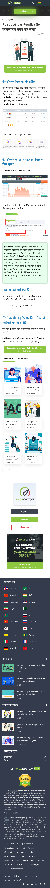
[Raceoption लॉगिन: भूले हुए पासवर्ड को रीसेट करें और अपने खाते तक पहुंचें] (33, 443)
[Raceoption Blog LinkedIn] (35, 884)
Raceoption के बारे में (25, 844)
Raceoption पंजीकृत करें (24, 11)
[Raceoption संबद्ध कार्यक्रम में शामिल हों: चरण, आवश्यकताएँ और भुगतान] (33, 374)
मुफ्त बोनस (25, 527)
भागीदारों (25, 860)
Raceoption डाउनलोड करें (13, 869)
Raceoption (9, 844)
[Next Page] (9, 470)
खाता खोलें (24, 519)
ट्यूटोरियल (11, 20)
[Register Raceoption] (25, 548)
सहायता (23, 852)
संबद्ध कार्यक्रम (9, 848)
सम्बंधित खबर (8, 358)
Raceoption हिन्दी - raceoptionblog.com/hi (20, 876)
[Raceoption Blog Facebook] (22, 884)
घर (3, 20)
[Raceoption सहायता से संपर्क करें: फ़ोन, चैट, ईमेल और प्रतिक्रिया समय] (12, 374)
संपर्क (32, 860)
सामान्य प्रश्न (8, 864)
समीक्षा (31, 852)
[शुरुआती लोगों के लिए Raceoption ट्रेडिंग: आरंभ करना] (8, 727)
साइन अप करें (8, 860)
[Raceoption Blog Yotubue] (31, 884)
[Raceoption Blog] (25, 771)
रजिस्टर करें (21, 848)
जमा (16, 852)
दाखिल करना (31, 856)
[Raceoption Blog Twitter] (27, 884)
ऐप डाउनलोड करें (9, 856)
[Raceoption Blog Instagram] (39, 884)
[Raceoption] (25, 504)
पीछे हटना (31, 848)
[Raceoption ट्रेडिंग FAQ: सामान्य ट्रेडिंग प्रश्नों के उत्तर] (12, 409)
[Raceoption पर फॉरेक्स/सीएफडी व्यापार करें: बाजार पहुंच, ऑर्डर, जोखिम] (33, 409)
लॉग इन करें (8, 852)
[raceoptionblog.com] (14, 3)
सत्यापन (21, 856)
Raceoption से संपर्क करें (12, 880)
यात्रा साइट (24, 512)
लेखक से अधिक (23, 358)
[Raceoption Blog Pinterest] (44, 884)
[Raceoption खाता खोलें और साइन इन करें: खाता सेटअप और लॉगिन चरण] (8, 681)
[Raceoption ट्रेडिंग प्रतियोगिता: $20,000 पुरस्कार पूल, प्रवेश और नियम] (8, 694)
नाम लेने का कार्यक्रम (32, 864)
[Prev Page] (4, 470)
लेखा (18, 860)
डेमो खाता (19, 864)
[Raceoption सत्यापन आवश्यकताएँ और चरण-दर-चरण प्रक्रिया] (12, 443)
